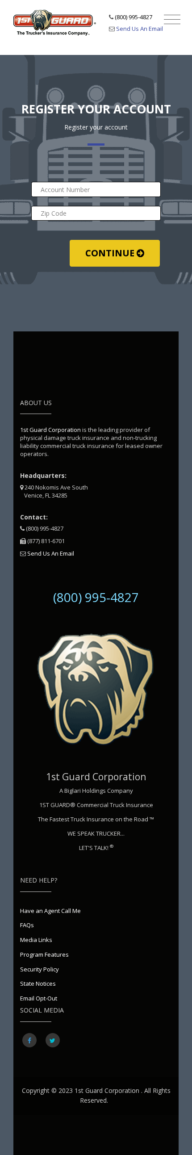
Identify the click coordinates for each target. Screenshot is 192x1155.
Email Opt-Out (38, 998)
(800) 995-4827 (133, 17)
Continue (111, 253)
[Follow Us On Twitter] (53, 1040)
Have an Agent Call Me (50, 911)
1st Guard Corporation (50, 430)
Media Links (36, 940)
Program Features (44, 954)
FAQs (27, 925)
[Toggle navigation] (172, 19)
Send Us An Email (139, 29)
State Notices (38, 983)
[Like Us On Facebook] (29, 1040)
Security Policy (39, 969)
